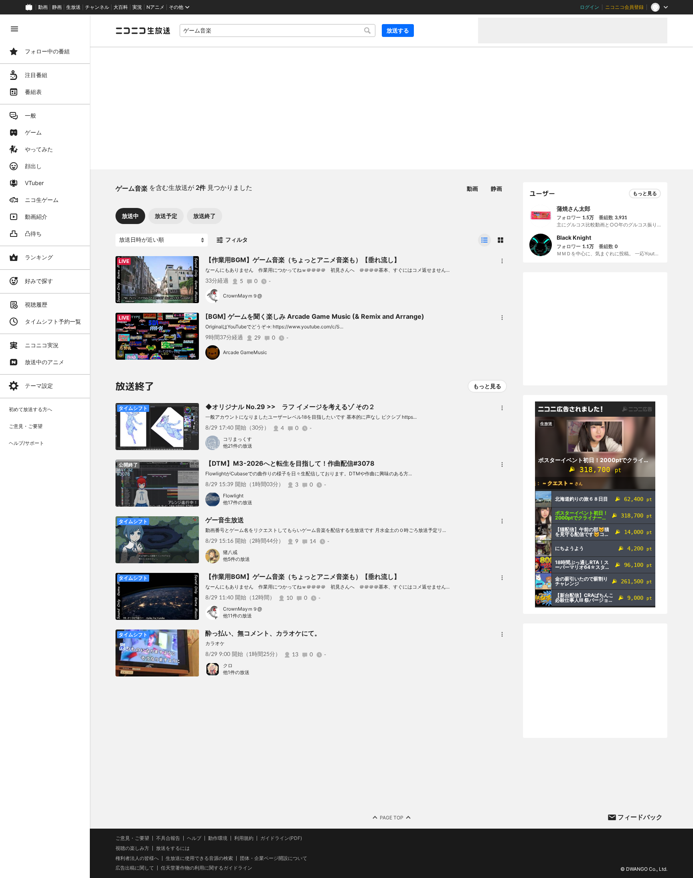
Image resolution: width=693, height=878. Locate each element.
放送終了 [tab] (204, 215)
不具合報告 (168, 838)
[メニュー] (502, 261)
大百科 (120, 7)
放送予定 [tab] (166, 215)
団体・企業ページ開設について (273, 858)
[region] (45, 446)
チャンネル (97, 7)
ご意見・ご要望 (132, 838)
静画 (57, 7)
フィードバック (640, 817)
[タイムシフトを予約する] (190, 264)
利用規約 (243, 838)
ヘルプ (194, 838)
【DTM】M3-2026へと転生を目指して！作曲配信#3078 (290, 463)
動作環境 (217, 838)
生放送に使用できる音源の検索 (199, 858)
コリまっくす (237, 439)
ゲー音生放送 (224, 520)
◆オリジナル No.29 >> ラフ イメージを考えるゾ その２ (290, 407)
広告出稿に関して (135, 868)
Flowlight (233, 496)
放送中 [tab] (130, 215)
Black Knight (574, 237)
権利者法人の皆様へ (137, 858)
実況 (137, 7)
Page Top (391, 818)
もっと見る (487, 386)
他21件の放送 (237, 446)
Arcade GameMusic (245, 352)
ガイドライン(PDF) (281, 838)
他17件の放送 (237, 502)
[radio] (484, 240)
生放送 (73, 7)
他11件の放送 (237, 616)
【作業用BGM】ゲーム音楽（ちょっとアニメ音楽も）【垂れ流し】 (302, 260)
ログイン (589, 7)
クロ (228, 665)
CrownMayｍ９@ (242, 296)
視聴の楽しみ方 (132, 848)
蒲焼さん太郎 (573, 208)
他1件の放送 (236, 672)
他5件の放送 (236, 559)
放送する (398, 30)
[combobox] (277, 30)
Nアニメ (155, 7)
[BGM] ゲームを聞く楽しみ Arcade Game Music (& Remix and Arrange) (314, 316)
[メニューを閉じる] (14, 29)
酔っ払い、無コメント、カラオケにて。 (263, 633)
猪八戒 (230, 552)
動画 (43, 7)
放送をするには (173, 848)
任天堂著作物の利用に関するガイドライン (206, 868)
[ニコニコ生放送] (143, 30)
